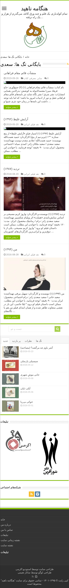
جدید (5, 340)
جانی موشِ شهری (29, 374)
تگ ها (39, 340)
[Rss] (31, 494)
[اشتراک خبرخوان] (68, 64)
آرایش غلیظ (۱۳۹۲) (16, 119)
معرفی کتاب (30, 78)
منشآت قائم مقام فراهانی (20, 73)
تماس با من (7, 529)
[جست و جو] (57, 329)
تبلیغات (4, 535)
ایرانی (27, 124)
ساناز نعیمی (24, 572)
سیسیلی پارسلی (29, 361)
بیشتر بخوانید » (12, 107)
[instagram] (37, 494)
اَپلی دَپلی (25, 388)
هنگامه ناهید (34, 8)
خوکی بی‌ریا (26, 401)
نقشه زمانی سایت (10, 540)
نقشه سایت (7, 545)
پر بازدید (16, 340)
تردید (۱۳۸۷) (11, 168)
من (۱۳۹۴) (10, 249)
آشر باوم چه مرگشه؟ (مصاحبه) (36, 347)
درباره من (6, 524)
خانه (27, 56)
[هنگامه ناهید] (34, 34)
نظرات (28, 340)
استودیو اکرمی (23, 569)
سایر (39, 78)
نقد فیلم (35, 124)
